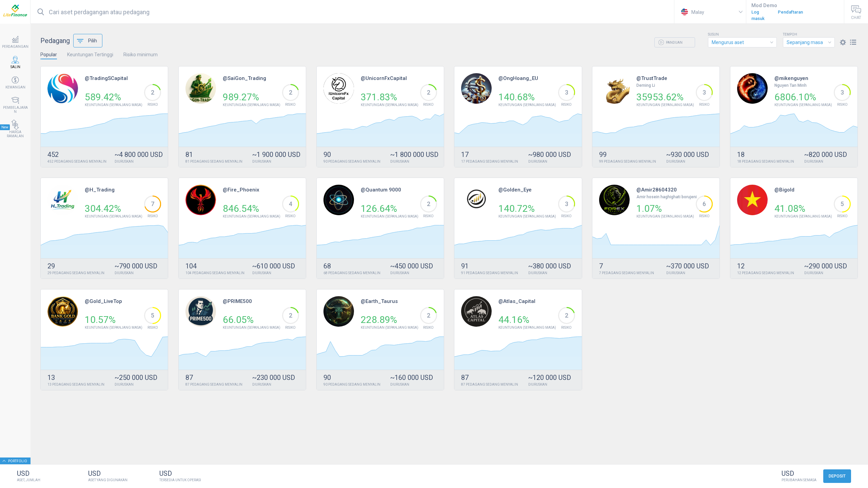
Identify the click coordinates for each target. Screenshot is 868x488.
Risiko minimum (140, 54)
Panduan (674, 42)
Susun (713, 34)
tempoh (790, 34)
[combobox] (742, 42)
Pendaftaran (790, 12)
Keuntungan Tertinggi (90, 54)
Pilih (92, 40)
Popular (48, 54)
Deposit (837, 476)
